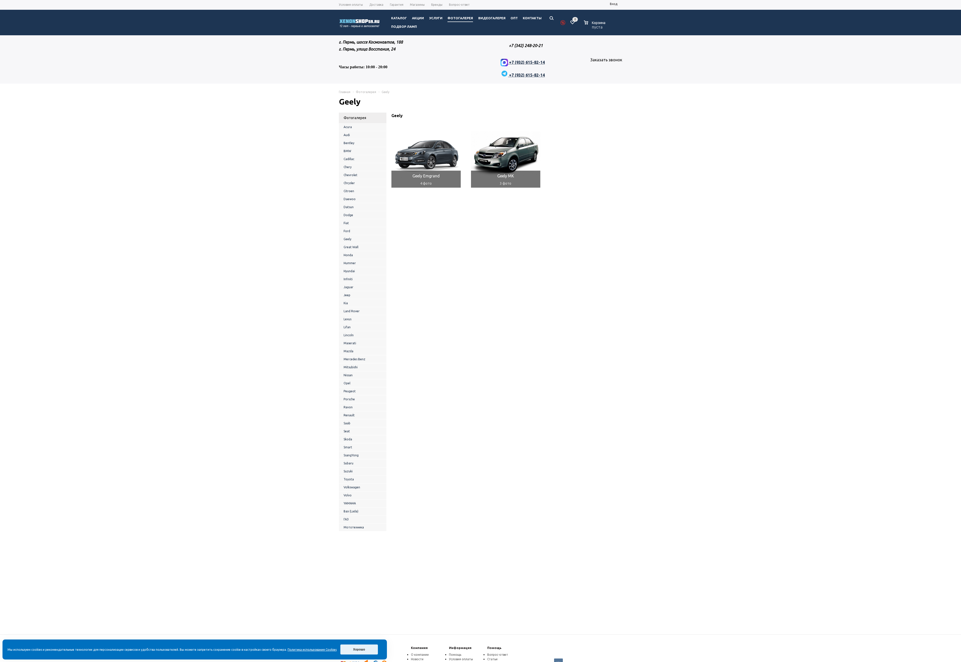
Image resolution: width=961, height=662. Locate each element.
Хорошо (359, 649)
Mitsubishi (351, 367)
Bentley (349, 143)
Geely (347, 239)
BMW (347, 151)
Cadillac (349, 159)
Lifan (347, 327)
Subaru (348, 463)
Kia (346, 303)
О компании (420, 654)
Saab (347, 423)
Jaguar (348, 287)
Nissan (348, 375)
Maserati (350, 343)
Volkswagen (352, 487)
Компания (419, 647)
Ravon (348, 407)
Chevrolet (350, 175)
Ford (347, 231)
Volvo (348, 495)
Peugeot (350, 391)
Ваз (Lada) (351, 511)
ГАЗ (346, 519)
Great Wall (351, 247)
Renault (349, 415)
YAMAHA (350, 503)
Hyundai (349, 271)
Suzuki (348, 471)
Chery (348, 167)
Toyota (349, 479)
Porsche (349, 399)
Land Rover (352, 311)
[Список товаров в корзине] (595, 26)
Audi (347, 135)
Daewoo (350, 199)
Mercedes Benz (354, 359)
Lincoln (349, 335)
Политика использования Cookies (312, 649)
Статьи (492, 659)
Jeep (347, 295)
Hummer (350, 263)
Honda (348, 255)
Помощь (494, 647)
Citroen (349, 191)
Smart (348, 447)
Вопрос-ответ (497, 654)
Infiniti (348, 279)
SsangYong (351, 455)
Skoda (348, 439)
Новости (417, 659)
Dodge (348, 215)
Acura (348, 127)
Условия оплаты (461, 659)
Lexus (347, 319)
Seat (347, 431)
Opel (347, 383)
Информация (460, 647)
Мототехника (354, 527)
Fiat (346, 223)
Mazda (348, 351)
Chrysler (349, 183)
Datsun (349, 207)
